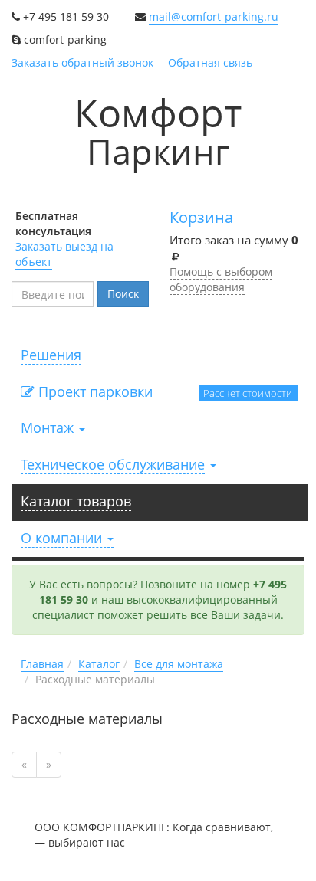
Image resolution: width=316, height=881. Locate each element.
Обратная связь (210, 62)
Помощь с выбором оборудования (221, 279)
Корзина (201, 217)
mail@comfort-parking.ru (213, 16)
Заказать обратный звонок (84, 62)
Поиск (123, 294)
